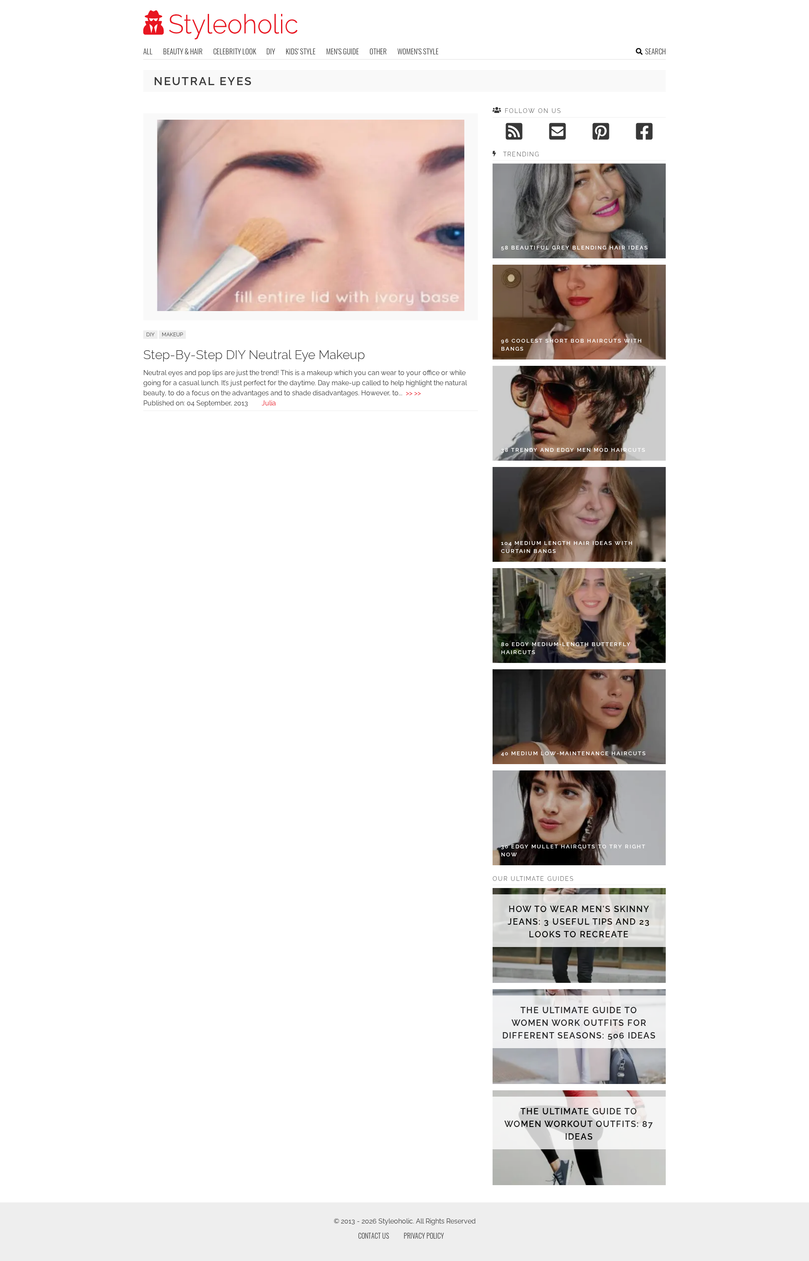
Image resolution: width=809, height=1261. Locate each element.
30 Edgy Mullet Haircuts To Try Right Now (573, 850)
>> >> (413, 393)
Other (378, 51)
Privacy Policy (424, 1236)
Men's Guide (342, 51)
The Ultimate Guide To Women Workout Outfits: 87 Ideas (579, 1124)
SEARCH (655, 51)
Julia (269, 403)
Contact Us (373, 1236)
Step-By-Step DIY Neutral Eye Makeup (254, 354)
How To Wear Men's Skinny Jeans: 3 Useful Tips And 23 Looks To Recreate (579, 921)
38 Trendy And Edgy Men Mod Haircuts (573, 450)
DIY (270, 51)
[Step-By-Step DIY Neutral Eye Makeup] (310, 309)
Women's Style (418, 51)
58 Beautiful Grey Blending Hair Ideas (574, 247)
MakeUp (172, 335)
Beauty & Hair (183, 51)
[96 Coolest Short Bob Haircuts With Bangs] (579, 312)
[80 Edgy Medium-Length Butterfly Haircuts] (579, 615)
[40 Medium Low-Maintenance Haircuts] (579, 716)
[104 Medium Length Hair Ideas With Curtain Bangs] (579, 514)
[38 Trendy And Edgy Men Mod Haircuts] (579, 413)
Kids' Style (301, 51)
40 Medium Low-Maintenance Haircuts (573, 753)
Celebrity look (234, 51)
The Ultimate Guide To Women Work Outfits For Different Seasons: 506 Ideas (579, 1023)
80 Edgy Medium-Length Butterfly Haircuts (566, 648)
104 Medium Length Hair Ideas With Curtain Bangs (567, 547)
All (148, 51)
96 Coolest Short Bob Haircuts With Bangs (572, 345)
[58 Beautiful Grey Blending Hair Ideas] (579, 211)
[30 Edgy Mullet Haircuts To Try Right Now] (579, 817)
